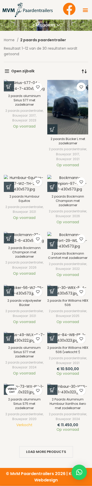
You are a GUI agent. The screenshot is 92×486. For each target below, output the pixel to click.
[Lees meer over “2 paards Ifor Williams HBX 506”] (52, 291)
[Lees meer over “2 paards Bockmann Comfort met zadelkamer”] (52, 244)
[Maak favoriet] (37, 86)
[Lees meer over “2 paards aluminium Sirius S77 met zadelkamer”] (9, 86)
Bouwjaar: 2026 (68, 216)
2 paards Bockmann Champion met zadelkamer (68, 200)
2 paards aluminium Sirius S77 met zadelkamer (24, 100)
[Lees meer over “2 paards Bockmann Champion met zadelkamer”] (52, 187)
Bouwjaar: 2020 (24, 419)
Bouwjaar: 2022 (68, 269)
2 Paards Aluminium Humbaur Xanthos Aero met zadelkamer (68, 403)
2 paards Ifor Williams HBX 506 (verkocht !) (67, 349)
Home (10, 40)
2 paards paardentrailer (24, 110)
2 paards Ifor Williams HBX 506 (67, 302)
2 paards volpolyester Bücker (24, 302)
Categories (43, 25)
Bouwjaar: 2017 (24, 115)
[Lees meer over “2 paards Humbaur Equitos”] (9, 187)
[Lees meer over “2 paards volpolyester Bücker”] (9, 291)
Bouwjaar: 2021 (67, 159)
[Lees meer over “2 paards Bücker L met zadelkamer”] (52, 129)
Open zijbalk (22, 71)
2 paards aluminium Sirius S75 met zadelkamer (24, 403)
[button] (85, 10)
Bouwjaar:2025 (67, 316)
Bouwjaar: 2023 (24, 120)
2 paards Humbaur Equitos (24, 198)
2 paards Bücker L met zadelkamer (68, 141)
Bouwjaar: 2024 (24, 367)
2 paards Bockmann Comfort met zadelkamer (67, 255)
